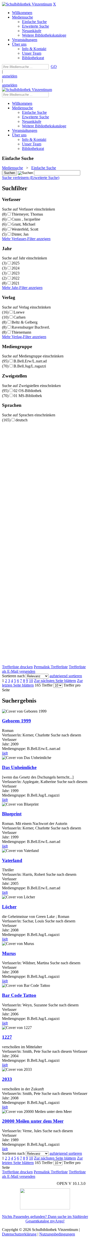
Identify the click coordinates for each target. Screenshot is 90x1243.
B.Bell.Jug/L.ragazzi (30, 366)
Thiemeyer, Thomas (27, 214)
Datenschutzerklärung (19, 1234)
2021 (16, 283)
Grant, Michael (23, 224)
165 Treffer (43, 685)
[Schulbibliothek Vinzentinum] (27, 4)
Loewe (19, 312)
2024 (16, 268)
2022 (16, 278)
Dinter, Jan (20, 234)
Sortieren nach (13, 676)
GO (54, 66)
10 (31, 681)
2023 (16, 273)
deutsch (22, 420)
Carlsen (20, 317)
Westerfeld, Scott (25, 229)
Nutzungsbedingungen (57, 1234)
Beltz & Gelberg (25, 322)
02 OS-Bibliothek (28, 391)
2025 (16, 263)
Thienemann (21, 332)
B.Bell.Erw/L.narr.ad (30, 361)
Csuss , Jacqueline (26, 219)
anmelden (9, 76)
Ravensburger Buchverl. (31, 327)
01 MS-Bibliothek (28, 396)
